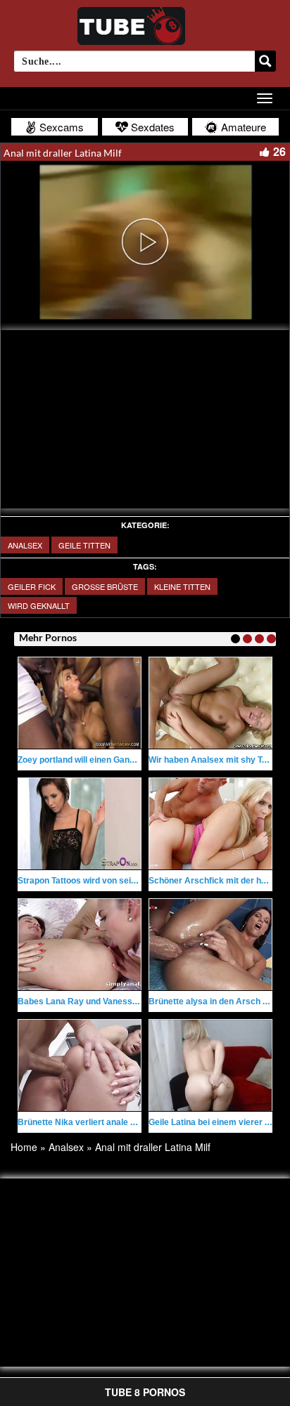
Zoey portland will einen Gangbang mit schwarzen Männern (135, 760)
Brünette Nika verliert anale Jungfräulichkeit (106, 1122)
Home (24, 1147)
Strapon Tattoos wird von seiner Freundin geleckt (115, 881)
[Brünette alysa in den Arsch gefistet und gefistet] (210, 944)
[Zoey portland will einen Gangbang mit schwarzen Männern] (79, 703)
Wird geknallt (39, 605)
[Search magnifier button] (265, 61)
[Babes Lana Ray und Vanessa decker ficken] (79, 944)
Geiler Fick (32, 586)
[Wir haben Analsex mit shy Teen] (210, 703)
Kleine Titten (182, 586)
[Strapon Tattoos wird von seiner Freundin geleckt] (79, 823)
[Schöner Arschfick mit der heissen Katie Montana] (210, 823)
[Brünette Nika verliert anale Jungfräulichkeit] (79, 1065)
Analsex (25, 545)
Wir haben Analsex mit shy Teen (213, 760)
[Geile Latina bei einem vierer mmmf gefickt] (210, 1065)
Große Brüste (105, 586)
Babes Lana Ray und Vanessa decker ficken (106, 1001)
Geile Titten (84, 545)
